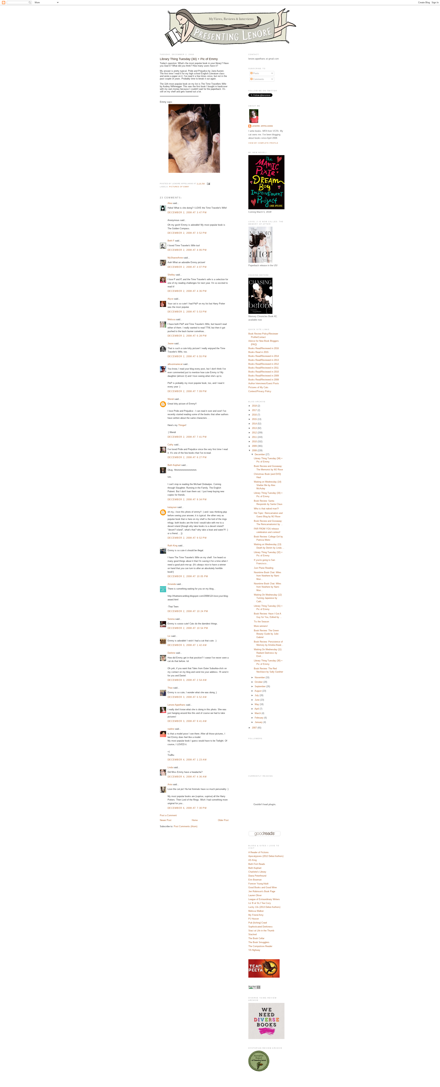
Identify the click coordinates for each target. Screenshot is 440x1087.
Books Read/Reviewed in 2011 (263, 367)
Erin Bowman (255, 879)
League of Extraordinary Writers (264, 899)
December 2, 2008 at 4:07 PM (187, 267)
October (259, 682)
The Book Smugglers (258, 942)
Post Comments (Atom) (185, 826)
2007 (254, 727)
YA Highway (254, 950)
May (257, 704)
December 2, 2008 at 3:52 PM (187, 233)
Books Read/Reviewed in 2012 (263, 364)
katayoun (172, 507)
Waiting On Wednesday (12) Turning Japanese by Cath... (268, 598)
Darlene (171, 653)
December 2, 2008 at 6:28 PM (187, 335)
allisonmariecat (175, 364)
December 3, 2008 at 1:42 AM (187, 645)
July (257, 695)
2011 (254, 437)
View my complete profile (263, 143)
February (259, 717)
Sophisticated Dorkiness (260, 926)
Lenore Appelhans (176, 705)
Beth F (171, 240)
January (259, 722)
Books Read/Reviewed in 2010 (263, 371)
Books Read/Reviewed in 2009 (263, 375)
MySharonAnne (175, 257)
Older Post (223, 820)
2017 (254, 410)
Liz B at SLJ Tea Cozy (259, 903)
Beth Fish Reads (256, 864)
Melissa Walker (256, 911)
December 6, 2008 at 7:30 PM (187, 808)
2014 (254, 423)
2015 (254, 419)
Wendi (171, 399)
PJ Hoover (253, 918)
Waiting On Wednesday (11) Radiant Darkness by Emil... (268, 652)
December (260, 454)
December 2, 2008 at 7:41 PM (187, 437)
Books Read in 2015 (258, 352)
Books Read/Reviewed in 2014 (263, 356)
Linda (170, 767)
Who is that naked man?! (266, 508)
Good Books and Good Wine (262, 887)
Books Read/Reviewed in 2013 (263, 360)
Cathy (170, 444)
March (258, 713)
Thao (170, 687)
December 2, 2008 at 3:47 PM (187, 212)
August (258, 691)
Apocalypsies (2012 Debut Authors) (265, 856)
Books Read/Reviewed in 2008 (263, 379)
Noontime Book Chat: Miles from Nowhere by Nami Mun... (267, 575)
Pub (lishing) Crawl (257, 922)
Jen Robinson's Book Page (261, 891)
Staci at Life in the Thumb (261, 930)
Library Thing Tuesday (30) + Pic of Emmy (189, 59)
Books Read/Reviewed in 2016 (263, 348)
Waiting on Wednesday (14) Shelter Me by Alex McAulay (267, 485)
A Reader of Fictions (258, 852)
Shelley (171, 274)
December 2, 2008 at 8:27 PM (187, 457)
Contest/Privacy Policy (259, 391)
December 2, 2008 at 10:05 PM (188, 576)
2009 (254, 446)
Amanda (172, 584)
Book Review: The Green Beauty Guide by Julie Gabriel (266, 634)
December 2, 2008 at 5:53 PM (187, 311)
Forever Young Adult (258, 883)
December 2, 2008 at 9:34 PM (187, 499)
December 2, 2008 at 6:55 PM (187, 356)
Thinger (182, 425)
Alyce (170, 299)
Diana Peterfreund (257, 875)
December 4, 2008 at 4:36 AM (187, 776)
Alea (170, 203)
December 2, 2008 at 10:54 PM (188, 628)
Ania (170, 784)
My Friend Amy (255, 915)
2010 (254, 441)
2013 (254, 428)
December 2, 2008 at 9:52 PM (187, 538)
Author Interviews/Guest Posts (263, 383)
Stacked (252, 934)
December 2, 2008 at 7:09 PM (187, 391)
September (260, 686)
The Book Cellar (256, 938)
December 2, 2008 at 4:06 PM (187, 250)
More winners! (261, 626)
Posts (255, 73)
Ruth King (172, 545)
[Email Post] (208, 184)
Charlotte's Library (257, 871)
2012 (254, 432)
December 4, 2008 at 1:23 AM (187, 759)
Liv (169, 636)
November (260, 677)
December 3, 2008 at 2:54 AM (187, 680)
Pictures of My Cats (258, 387)
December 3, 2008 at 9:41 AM (187, 721)
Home (195, 820)
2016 (254, 414)
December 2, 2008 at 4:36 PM (187, 291)
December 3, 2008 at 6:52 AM (187, 697)
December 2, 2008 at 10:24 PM (188, 611)
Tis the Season (261, 621)
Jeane (171, 343)
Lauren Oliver (255, 895)
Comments (258, 79)
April (257, 708)
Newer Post (165, 820)
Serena (171, 619)
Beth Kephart (174, 465)
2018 (254, 405)
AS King (252, 860)
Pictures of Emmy (179, 187)
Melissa (171, 319)
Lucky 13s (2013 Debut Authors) (264, 907)
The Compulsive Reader (260, 946)
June (257, 700)
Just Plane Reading (263, 568)
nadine (171, 729)
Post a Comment (168, 815)
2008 (254, 450)
